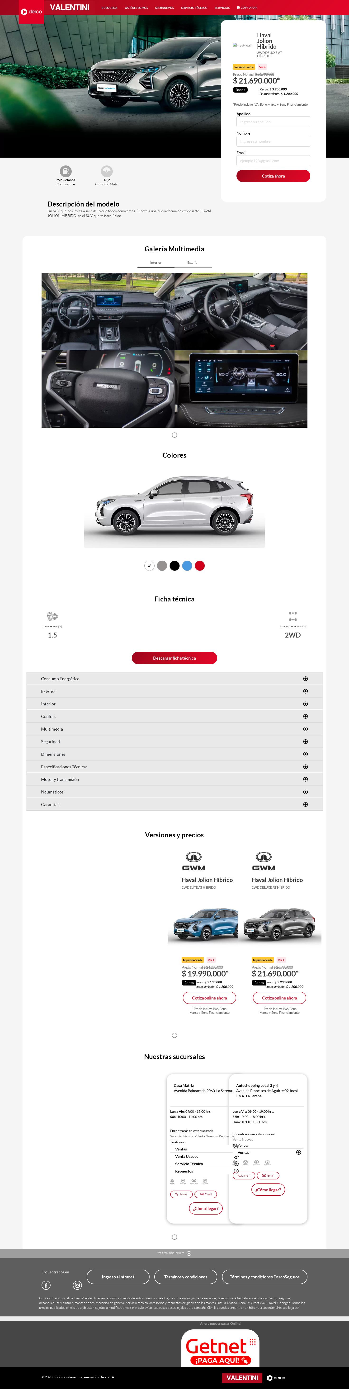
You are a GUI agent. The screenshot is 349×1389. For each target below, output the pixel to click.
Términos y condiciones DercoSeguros (264, 1276)
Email (240, 152)
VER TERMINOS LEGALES (170, 1253)
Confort (48, 716)
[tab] (155, 263)
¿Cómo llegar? (206, 1208)
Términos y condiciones (185, 1276)
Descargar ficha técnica (174, 658)
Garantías (50, 804)
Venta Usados (186, 1156)
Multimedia (52, 729)
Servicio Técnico (194, 7)
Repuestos (184, 1171)
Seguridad (50, 741)
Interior (48, 703)
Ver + (262, 67)
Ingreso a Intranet (118, 1276)
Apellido (243, 113)
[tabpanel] (108, 350)
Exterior (48, 691)
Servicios (222, 7)
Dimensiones (53, 754)
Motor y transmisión (60, 779)
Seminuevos (164, 7)
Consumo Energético (60, 678)
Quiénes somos (136, 7)
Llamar (182, 1194)
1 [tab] (174, 435)
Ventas (181, 1149)
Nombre (243, 133)
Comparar (249, 7)
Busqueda (110, 7)
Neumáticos (52, 791)
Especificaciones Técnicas (64, 766)
